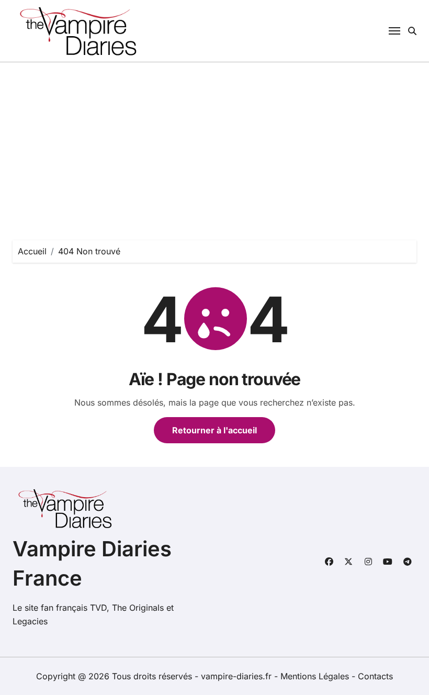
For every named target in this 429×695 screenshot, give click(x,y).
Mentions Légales (316, 676)
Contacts (375, 676)
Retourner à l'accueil (214, 430)
